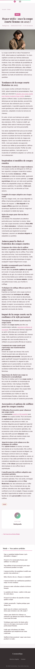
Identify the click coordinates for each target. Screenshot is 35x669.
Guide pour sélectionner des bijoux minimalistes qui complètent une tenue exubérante (15, 631)
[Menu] (20, 1)
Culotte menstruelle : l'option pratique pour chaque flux (17, 604)
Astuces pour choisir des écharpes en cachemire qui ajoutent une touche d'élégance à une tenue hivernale (17, 616)
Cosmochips (17, 653)
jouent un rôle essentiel (20, 414)
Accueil (4, 9)
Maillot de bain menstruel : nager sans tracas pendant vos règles (17, 638)
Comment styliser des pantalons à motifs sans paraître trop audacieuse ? (17, 572)
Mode (8, 9)
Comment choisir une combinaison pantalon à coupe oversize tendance (17, 581)
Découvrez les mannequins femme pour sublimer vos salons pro (16, 560)
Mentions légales (14, 659)
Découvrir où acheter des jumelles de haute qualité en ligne (17, 598)
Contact (23, 659)
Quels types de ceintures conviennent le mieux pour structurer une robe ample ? (16, 610)
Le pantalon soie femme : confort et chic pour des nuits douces (17, 593)
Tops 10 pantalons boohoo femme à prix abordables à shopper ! (15, 555)
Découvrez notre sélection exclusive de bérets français (17, 587)
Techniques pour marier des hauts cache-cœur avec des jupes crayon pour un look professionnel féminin (16, 624)
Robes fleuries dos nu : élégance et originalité (17, 577)
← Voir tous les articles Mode (11, 534)
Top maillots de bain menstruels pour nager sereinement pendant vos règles (17, 566)
